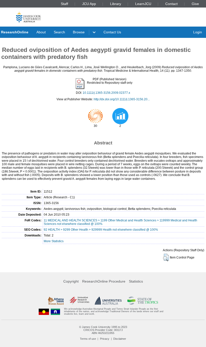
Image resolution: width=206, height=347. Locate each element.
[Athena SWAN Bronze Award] (56, 301)
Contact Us (112, 32)
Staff (64, 4)
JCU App (89, 4)
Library (115, 4)
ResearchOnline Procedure (103, 281)
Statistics (136, 281)
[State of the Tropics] (142, 301)
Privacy (104, 338)
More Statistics (54, 241)
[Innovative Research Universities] (79, 301)
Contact (171, 4)
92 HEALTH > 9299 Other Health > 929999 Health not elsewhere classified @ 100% (101, 229)
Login (197, 32)
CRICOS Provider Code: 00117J (103, 329)
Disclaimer (119, 338)
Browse (79, 32)
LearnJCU (143, 4)
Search (59, 32)
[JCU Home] (28, 16)
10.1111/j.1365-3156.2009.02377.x (106, 93)
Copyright (71, 281)
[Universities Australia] (108, 301)
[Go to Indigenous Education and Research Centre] (44, 311)
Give (195, 4)
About (41, 32)
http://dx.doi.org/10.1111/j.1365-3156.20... (122, 99)
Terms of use (88, 338)
